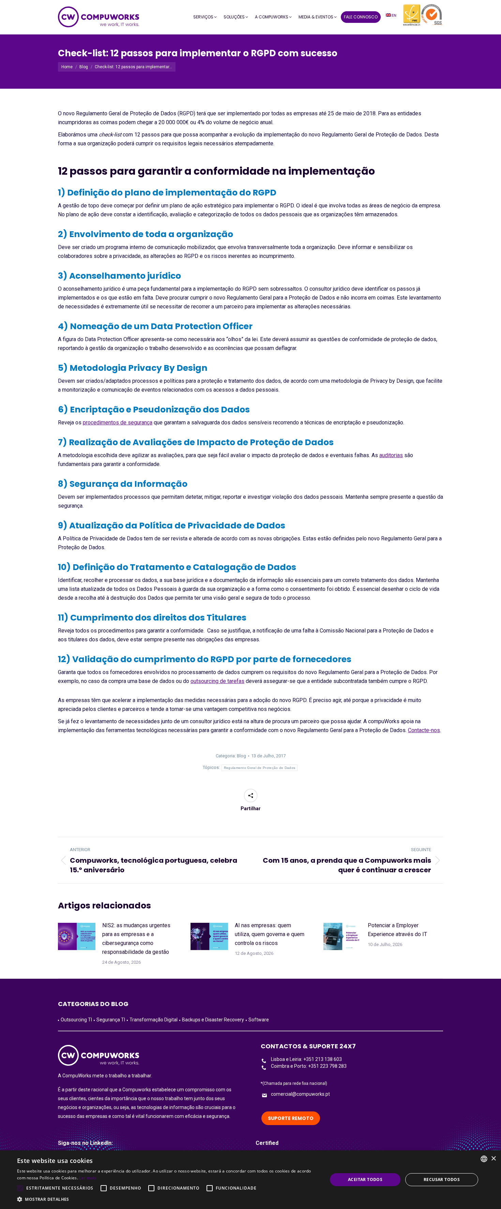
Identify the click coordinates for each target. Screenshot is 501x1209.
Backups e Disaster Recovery (213, 1019)
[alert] (250, 1179)
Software (258, 1019)
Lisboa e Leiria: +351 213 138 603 (306, 1059)
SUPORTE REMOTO (291, 1118)
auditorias (391, 455)
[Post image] (76, 936)
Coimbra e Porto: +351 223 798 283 (309, 1066)
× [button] (493, 1158)
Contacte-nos (424, 730)
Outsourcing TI (76, 1019)
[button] (167, 1199)
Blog (241, 755)
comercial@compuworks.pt (300, 1094)
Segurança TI (110, 1019)
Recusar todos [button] (442, 1179)
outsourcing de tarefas (217, 681)
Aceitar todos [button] (365, 1179)
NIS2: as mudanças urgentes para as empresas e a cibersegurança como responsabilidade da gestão (136, 938)
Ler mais (87, 1178)
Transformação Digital (154, 1019)
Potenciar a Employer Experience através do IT (397, 929)
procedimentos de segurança (117, 422)
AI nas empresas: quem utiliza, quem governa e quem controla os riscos (269, 934)
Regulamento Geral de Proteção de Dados (259, 768)
